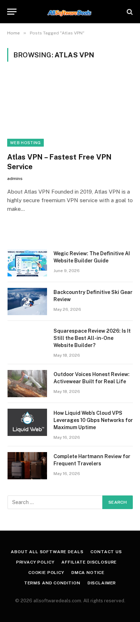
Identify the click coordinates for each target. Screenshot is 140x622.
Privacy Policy (35, 562)
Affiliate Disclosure (89, 562)
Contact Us (106, 551)
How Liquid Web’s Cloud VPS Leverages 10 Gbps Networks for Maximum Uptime (93, 420)
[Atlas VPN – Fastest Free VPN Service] (70, 111)
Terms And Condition (52, 582)
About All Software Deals (47, 551)
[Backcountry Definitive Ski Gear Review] (27, 301)
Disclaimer (102, 582)
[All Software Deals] (70, 11)
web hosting (25, 143)
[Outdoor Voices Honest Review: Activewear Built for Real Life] (27, 383)
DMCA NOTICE (87, 572)
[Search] (129, 12)
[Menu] (12, 12)
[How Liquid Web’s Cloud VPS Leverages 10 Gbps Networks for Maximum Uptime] (27, 422)
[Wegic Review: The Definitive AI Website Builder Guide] (27, 262)
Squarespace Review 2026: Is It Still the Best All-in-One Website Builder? (92, 338)
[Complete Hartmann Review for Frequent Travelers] (27, 465)
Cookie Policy (46, 572)
